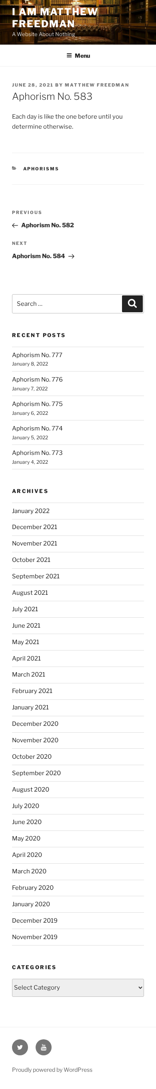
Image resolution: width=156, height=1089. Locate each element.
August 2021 (30, 592)
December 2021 (34, 527)
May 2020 (26, 838)
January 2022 (31, 511)
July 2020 (25, 806)
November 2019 (35, 937)
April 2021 (26, 658)
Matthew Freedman (97, 85)
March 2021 (28, 674)
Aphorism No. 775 (37, 404)
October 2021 (31, 560)
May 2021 (25, 642)
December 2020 (35, 723)
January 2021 (30, 707)
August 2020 (30, 789)
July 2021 (25, 609)
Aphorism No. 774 (37, 428)
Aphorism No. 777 (37, 355)
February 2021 (32, 691)
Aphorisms (41, 169)
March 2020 (29, 871)
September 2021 (36, 576)
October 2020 (32, 756)
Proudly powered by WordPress (52, 1069)
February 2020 (33, 887)
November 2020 (35, 740)
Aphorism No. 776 (37, 379)
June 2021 (26, 625)
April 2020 (27, 855)
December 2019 (35, 920)
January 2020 (31, 904)
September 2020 (36, 773)
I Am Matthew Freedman (55, 18)
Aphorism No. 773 (37, 453)
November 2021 (34, 543)
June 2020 (27, 822)
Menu (82, 55)
